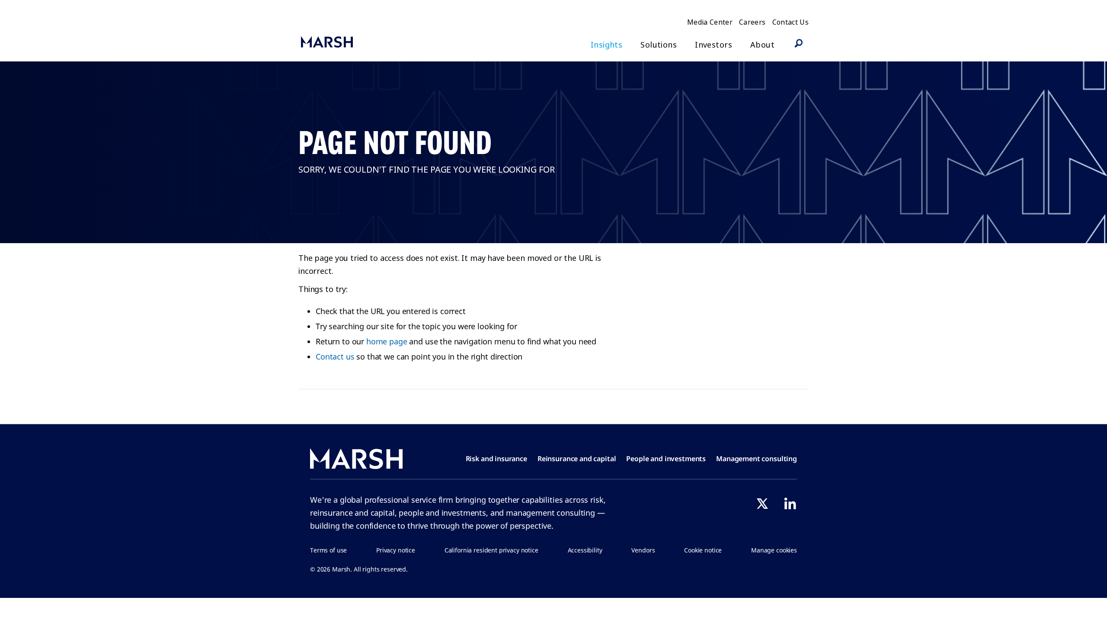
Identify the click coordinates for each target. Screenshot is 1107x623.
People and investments (666, 458)
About (762, 45)
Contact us (335, 356)
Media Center (710, 22)
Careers (752, 22)
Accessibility (585, 550)
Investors (713, 45)
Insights (606, 45)
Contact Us (790, 22)
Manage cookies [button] (774, 550)
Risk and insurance (496, 458)
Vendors (643, 550)
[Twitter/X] (762, 503)
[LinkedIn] (790, 503)
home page (386, 341)
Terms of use (328, 550)
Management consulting (756, 458)
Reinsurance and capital (577, 458)
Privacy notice (395, 550)
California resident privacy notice (491, 550)
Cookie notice (703, 550)
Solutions (658, 45)
